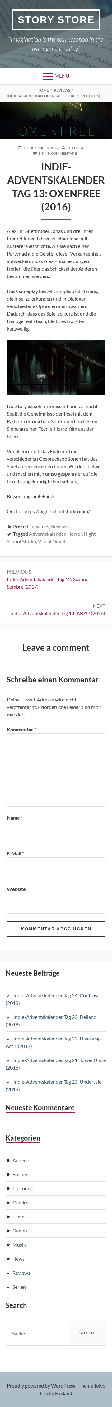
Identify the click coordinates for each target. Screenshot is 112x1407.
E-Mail (15, 853)
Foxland (63, 1393)
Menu (61, 75)
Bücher (20, 1174)
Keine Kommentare (58, 153)
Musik (19, 1245)
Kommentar (21, 729)
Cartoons (22, 1188)
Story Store (56, 19)
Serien (19, 1287)
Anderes (21, 1160)
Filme (18, 1216)
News (18, 1259)
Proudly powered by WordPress (41, 1386)
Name (15, 818)
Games (41, 526)
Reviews (60, 526)
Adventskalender (47, 534)
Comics (20, 1202)
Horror (74, 534)
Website (16, 889)
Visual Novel (51, 541)
